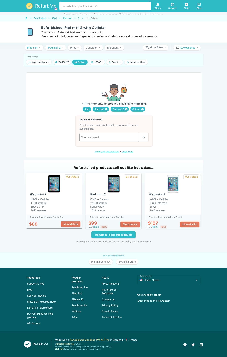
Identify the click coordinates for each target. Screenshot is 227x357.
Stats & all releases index (41, 301)
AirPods (76, 311)
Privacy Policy (110, 305)
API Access (33, 323)
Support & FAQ (35, 283)
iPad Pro (77, 293)
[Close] (106, 109)
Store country (145, 276)
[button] (34, 47)
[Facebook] (185, 344)
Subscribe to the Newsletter (154, 300)
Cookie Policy (110, 311)
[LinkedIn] (201, 344)
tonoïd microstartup (65, 344)
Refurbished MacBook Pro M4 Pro (90, 339)
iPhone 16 (77, 299)
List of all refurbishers (40, 307)
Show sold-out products (107, 151)
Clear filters (127, 151)
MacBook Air (79, 305)
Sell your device (36, 295)
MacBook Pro (80, 287)
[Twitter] (193, 344)
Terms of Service (112, 317)
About (105, 277)
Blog (29, 289)
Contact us (108, 299)
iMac (75, 317)
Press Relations (110, 283)
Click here (123, 14)
